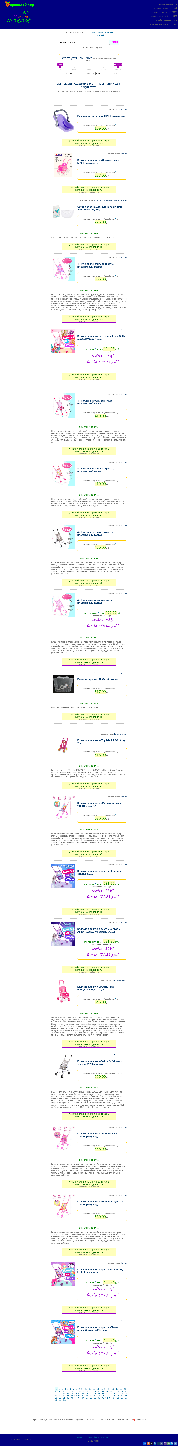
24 (64, 1391)
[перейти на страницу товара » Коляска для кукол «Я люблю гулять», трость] (63, 1206)
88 (91, 1398)
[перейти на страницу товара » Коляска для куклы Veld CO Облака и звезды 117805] (63, 1066)
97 (126, 1398)
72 (103, 1396)
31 (91, 1391)
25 (68, 1391)
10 (82, 1389)
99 (60, 1400)
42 (60, 1393)
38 (118, 1391)
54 (106, 1393)
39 (122, 1391)
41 (56, 1393)
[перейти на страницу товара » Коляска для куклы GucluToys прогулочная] (63, 992)
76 (118, 1396)
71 (99, 1396)
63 (68, 1396)
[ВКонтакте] (144, 1443)
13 (94, 1389)
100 (64, 1400)
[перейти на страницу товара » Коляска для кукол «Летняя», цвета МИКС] (63, 165)
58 (122, 1393)
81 (64, 1398)
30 (87, 1391)
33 (99, 1391)
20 (121, 1389)
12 (90, 1389)
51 (95, 1393)
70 (95, 1396)
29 (83, 1391)
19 (117, 1389)
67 (83, 1396)
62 (64, 1396)
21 (125, 1389)
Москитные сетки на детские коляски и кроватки (110, 200)
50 (91, 1393)
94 (114, 1398)
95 (118, 1398)
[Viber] (165, 1443)
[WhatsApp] (168, 1443)
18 (113, 1389)
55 (110, 1393)
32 (95, 1391)
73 (106, 1396)
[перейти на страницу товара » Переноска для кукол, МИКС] (63, 121)
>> (72, 1400)
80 (60, 1398)
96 (122, 1398)
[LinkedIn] (155, 1443)
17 (109, 1389)
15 (102, 1389)
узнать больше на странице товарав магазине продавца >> (89, 142)
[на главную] (19, 6)
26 (72, 1391)
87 (87, 1398)
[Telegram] (175, 1443)
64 (72, 1396)
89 (95, 1398)
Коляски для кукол (120, 734)
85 (79, 1398)
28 (79, 1391)
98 (56, 1400)
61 (60, 1396)
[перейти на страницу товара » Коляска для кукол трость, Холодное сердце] (63, 876)
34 (103, 1391)
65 (75, 1396)
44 (68, 1393)
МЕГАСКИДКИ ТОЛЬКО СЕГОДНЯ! (102, 34)
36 (110, 1391)
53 (103, 1393)
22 (56, 1391)
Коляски (124, 109)
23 (60, 1391)
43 (64, 1393)
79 (56, 1398)
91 (103, 1398)
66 (79, 1396)
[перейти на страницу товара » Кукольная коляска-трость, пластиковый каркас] (63, 269)
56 (114, 1393)
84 (75, 1398)
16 (105, 1389)
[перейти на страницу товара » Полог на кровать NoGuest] (63, 684)
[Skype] (171, 1443)
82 (68, 1398)
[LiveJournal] (158, 1443)
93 (110, 1398)
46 (75, 1393)
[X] (151, 1443)
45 (72, 1393)
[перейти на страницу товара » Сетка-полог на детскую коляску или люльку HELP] (63, 212)
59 (126, 1393)
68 (87, 1396)
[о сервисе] (19, 24)
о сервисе (81, 1437)
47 (79, 1393)
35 (106, 1391)
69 (91, 1396)
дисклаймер (93, 1437)
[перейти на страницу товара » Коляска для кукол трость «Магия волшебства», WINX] (63, 1332)
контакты (105, 1437)
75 (114, 1396)
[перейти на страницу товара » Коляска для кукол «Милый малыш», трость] (63, 808)
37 (114, 1391)
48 (83, 1393)
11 (86, 1389)
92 (106, 1398)
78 (126, 1396)
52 (99, 1393)
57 (118, 1393)
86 (83, 1398)
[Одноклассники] (148, 1443)
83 (72, 1398)
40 (126, 1391)
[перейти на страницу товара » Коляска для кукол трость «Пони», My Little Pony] (63, 1274)
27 (75, 1391)
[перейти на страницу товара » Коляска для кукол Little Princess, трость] (63, 1138)
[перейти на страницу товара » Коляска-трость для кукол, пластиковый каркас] (63, 405)
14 (98, 1389)
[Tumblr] (161, 1443)
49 (87, 1393)
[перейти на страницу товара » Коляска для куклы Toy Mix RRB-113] (63, 745)
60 (56, 1396)
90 (99, 1398)
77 (122, 1396)
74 (110, 1396)
